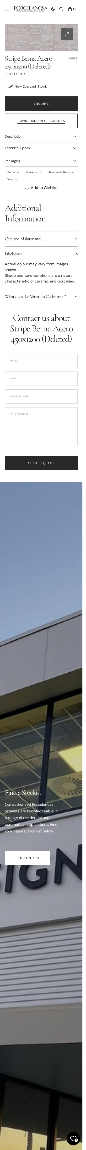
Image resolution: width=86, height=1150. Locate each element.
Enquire (41, 103)
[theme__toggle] (53, 9)
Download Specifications (41, 121)
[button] (61, 9)
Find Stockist (27, 858)
